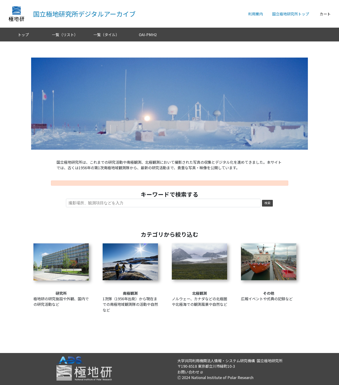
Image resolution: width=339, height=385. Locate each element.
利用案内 (255, 14)
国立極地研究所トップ (290, 14)
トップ (23, 34)
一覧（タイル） (106, 34)
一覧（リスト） (65, 34)
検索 (268, 203)
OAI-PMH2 (148, 34)
